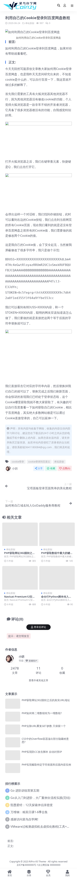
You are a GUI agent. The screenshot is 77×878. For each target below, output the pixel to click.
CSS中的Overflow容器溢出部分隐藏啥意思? (45, 740)
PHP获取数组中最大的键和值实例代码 (57, 554)
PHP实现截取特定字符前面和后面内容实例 (46, 764)
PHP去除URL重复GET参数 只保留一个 (44, 726)
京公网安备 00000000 (49, 864)
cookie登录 (18, 461)
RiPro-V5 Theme (37, 861)
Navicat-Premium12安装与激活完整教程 (19, 598)
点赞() (66, 468)
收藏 (52, 468)
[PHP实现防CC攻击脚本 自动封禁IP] (12, 755)
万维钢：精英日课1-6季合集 (29, 812)
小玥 (15, 468)
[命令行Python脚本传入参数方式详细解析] (57, 578)
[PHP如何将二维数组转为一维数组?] (12, 717)
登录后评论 (40, 627)
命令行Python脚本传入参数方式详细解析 (56, 598)
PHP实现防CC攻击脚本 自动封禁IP (42, 752)
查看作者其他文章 (38, 680)
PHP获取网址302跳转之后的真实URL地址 (19, 554)
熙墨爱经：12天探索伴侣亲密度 (31, 805)
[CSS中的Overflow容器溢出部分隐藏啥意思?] (12, 742)
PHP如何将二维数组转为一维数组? (42, 713)
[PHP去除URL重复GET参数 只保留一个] (12, 729)
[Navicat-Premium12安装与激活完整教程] (20, 578)
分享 (40, 468)
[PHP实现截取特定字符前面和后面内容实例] (12, 768)
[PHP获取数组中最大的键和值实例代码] (57, 534)
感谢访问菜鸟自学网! (24, 819)
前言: (10, 841)
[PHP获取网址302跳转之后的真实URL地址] (20, 534)
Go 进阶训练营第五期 (24, 790)
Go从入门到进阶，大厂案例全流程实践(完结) (40, 798)
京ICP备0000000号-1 (27, 864)
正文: (10, 846)
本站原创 (29, 23)
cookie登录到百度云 (39, 461)
